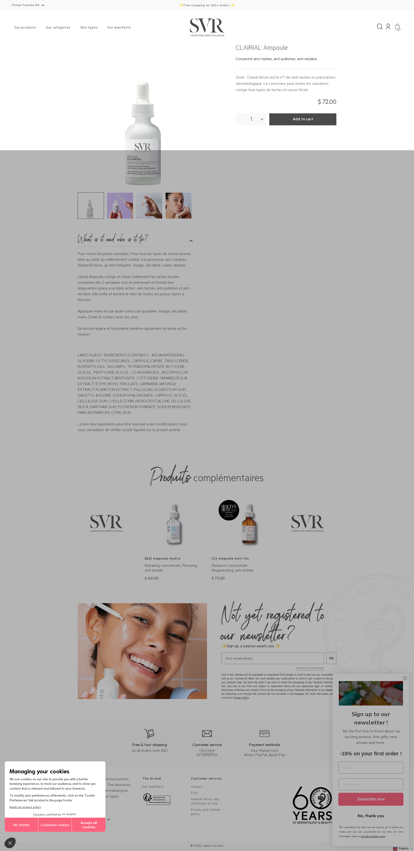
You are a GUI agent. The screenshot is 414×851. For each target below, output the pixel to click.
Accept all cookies (88, 824)
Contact (197, 787)
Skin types (89, 28)
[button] (10, 843)
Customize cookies (55, 824)
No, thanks (21, 824)
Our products (25, 28)
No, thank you (371, 815)
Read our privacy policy (25, 807)
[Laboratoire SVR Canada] (207, 28)
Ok (331, 658)
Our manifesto (119, 28)
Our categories (58, 28)
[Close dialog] (404, 678)
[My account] (388, 28)
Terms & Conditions (310, 668)
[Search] (380, 28)
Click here (207, 751)
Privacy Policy (241, 698)
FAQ (194, 793)
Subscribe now (371, 799)
